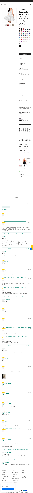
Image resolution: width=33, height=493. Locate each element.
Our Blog (3, 474)
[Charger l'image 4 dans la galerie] (10, 25)
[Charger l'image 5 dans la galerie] (13, 25)
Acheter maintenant (25, 54)
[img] (16, 187)
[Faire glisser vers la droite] (15, 25)
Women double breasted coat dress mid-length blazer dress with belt (15, 437)
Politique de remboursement (26, 491)
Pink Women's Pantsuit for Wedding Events (10, 409)
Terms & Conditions (5, 480)
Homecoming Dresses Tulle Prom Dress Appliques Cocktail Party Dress (15, 221)
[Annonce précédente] (2, 1)
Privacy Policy (4, 482)
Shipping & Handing (5, 476)
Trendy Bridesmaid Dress (15, 478)
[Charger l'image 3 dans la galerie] (8, 25)
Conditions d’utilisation (15, 492)
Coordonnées (26, 492)
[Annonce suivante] (31, 1)
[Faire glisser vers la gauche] (3, 25)
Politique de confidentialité (9, 492)
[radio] (19, 29)
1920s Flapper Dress (14, 482)
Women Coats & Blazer (15, 472)
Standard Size (22, 49)
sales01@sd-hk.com (25, 478)
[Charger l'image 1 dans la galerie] (5, 25)
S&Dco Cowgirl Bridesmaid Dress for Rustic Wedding (12, 380)
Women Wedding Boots (15, 480)
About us (3, 472)
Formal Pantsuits (14, 474)
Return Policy (4, 478)
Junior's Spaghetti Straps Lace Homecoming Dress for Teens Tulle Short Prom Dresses (17, 248)
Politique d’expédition (21, 492)
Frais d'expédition (21, 24)
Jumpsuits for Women (15, 476)
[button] (2, 4)
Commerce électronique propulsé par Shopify (17, 491)
